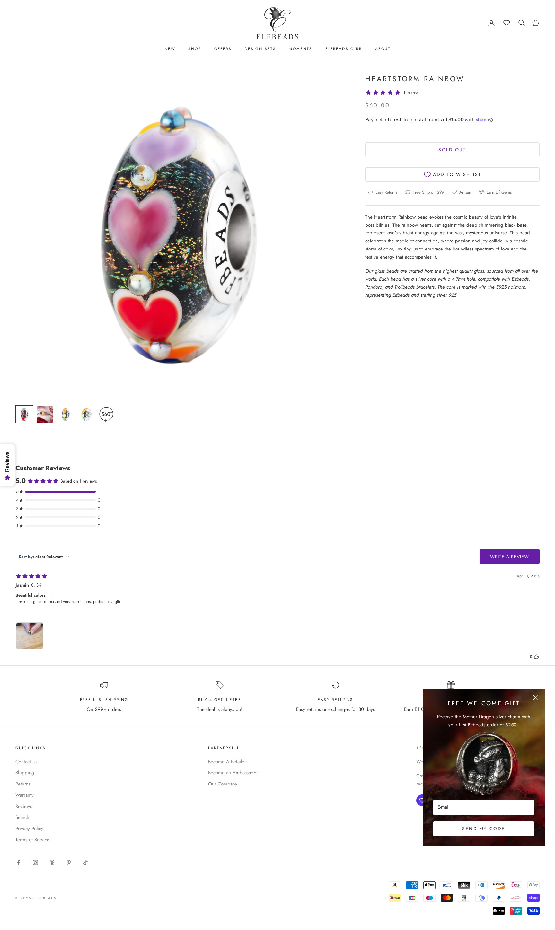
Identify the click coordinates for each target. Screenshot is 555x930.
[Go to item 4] (86, 414)
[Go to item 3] (66, 414)
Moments (300, 49)
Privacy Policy (29, 828)
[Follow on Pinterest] (69, 862)
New (169, 49)
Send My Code (483, 828)
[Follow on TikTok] (85, 862)
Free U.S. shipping (104, 700)
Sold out (452, 149)
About (383, 49)
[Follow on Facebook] (18, 862)
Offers (223, 49)
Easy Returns (335, 700)
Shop (194, 49)
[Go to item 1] (24, 414)
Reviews (23, 806)
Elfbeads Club (343, 49)
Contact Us (26, 761)
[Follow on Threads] (52, 862)
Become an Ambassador (233, 772)
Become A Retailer (227, 761)
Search (22, 817)
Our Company (222, 783)
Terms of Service (32, 839)
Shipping (24, 772)
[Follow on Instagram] (35, 862)
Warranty (24, 795)
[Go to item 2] (45, 414)
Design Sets (260, 49)
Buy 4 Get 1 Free (219, 700)
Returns (23, 783)
